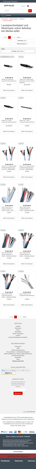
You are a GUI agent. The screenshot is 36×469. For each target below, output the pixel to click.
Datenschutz (19, 461)
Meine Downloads (18, 333)
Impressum (18, 346)
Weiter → (19, 37)
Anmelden (23, 6)
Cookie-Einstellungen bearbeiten (18, 337)
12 (22, 43)
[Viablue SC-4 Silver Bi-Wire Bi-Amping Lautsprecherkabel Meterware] (27, 66)
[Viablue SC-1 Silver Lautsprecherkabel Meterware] (27, 107)
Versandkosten (30, 411)
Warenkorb (18, 328)
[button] (18, 400)
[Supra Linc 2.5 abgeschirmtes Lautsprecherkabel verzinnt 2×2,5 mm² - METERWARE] (27, 153)
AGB (18, 348)
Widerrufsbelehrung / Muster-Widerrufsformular (18, 353)
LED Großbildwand (8, 422)
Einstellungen (5, 461)
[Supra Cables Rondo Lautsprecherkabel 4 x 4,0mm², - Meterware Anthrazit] (9, 240)
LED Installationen (29, 419)
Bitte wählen (18, 51)
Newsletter (18, 357)
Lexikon (18, 335)
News (18, 359)
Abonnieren (18, 393)
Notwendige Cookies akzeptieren (18, 456)
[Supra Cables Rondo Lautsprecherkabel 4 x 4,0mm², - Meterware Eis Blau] (27, 194)
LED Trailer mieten (20, 425)
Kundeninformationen (18, 355)
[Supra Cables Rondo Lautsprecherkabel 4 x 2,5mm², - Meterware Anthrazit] (27, 240)
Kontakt (18, 326)
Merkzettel (18, 332)
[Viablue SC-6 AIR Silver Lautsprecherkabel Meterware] (9, 66)
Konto (18, 330)
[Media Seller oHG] (9, 6)
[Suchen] (30, 10)
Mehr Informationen (9, 90)
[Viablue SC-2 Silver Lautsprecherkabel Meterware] (9, 107)
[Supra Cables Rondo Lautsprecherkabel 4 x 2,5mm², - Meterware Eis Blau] (9, 281)
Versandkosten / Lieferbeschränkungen (18, 352)
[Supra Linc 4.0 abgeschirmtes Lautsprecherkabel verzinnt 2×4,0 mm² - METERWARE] (9, 153)
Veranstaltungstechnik (17, 419)
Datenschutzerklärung (18, 350)
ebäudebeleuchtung (10, 417)
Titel (22, 40)
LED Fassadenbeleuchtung (24, 417)
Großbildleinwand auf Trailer (22, 422)
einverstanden (18, 451)
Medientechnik (6, 419)
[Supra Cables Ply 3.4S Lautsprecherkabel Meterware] (27, 281)
